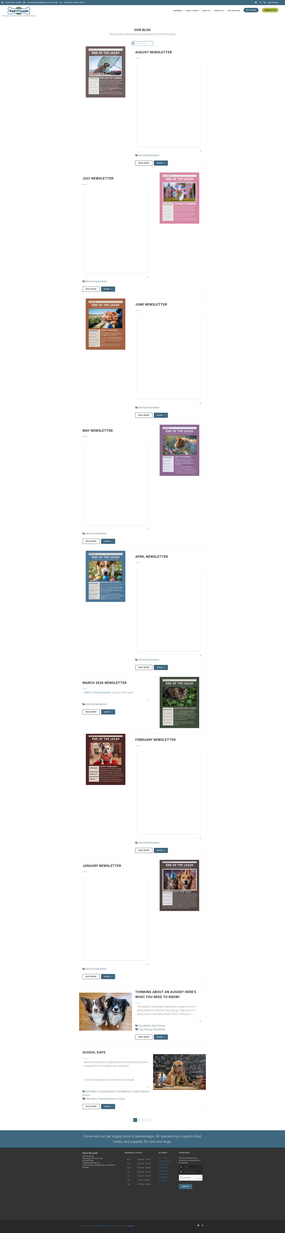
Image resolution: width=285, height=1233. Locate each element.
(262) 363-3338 (87, 1161)
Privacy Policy (99, 1226)
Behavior (112, 1091)
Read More (143, 163)
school (121, 1098)
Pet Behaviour (125, 1091)
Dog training (145, 1029)
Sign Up (185, 1186)
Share (160, 163)
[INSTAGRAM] (260, 2)
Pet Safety (91, 1091)
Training (102, 1091)
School (137, 1091)
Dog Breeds (145, 1025)
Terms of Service (111, 1226)
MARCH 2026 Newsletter (97, 692)
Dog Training (158, 1025)
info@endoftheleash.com (91, 1163)
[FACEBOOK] (256, 2)
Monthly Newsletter (149, 155)
